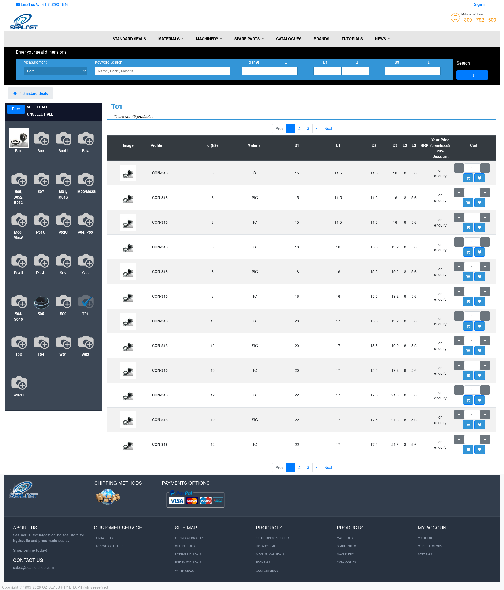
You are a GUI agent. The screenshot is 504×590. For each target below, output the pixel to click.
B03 (40, 150)
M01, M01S (63, 194)
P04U (18, 272)
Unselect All (40, 114)
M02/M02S (85, 191)
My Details (426, 538)
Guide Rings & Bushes (273, 538)
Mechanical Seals (270, 554)
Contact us (103, 538)
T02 (18, 354)
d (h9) (254, 62)
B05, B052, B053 (18, 197)
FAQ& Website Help (108, 546)
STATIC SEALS (185, 546)
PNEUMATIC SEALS (188, 562)
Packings (263, 562)
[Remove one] (459, 168)
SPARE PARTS (346, 546)
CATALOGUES (346, 562)
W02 (85, 354)
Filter (16, 109)
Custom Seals (267, 570)
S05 (41, 313)
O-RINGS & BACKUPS (189, 538)
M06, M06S (18, 234)
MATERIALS (345, 538)
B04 (85, 150)
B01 (18, 150)
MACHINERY (345, 554)
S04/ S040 (18, 316)
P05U (40, 272)
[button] (479, 177)
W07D (18, 395)
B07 (40, 191)
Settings (425, 554)
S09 (63, 313)
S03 (85, 272)
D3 (397, 62)
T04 (41, 354)
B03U (63, 150)
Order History (430, 546)
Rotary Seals (266, 546)
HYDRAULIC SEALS (188, 554)
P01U (40, 232)
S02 (63, 272)
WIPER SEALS (184, 570)
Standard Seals (35, 93)
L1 (325, 62)
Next (328, 128)
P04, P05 (85, 232)
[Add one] (485, 168)
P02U (63, 232)
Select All (37, 107)
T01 (85, 313)
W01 (63, 354)
